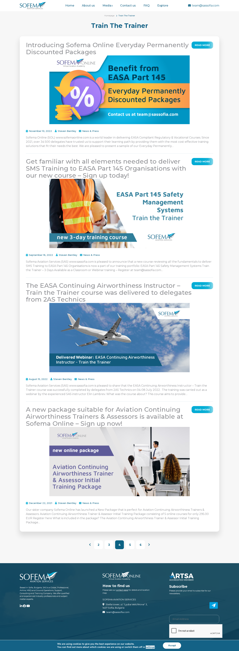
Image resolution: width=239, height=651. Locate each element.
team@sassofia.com (205, 5)
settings (150, 647)
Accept (172, 645)
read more (202, 45)
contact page (122, 590)
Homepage (109, 15)
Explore (162, 5)
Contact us (128, 5)
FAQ (146, 5)
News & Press (90, 131)
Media (107, 5)
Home (69, 5)
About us (88, 5)
